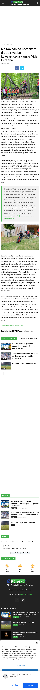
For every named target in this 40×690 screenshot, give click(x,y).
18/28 (32, 570)
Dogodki (4, 348)
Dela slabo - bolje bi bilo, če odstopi (15, 548)
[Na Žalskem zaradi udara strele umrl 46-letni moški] (6, 635)
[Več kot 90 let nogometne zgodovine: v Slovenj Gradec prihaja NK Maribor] (6, 346)
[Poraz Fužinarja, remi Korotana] (6, 365)
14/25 (7, 570)
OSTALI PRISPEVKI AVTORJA (27, 338)
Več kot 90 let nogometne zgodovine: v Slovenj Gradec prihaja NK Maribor (23, 346)
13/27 (20, 570)
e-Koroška (10, 44)
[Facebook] (17, 600)
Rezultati (25, 553)
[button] (37, 643)
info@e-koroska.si (26, 594)
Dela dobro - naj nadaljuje (12, 546)
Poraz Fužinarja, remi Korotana (24, 363)
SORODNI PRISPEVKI (8, 338)
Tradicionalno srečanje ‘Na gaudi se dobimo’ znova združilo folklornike (25, 356)
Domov (3, 44)
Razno (3, 368)
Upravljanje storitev (19, 665)
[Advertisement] (20, 21)
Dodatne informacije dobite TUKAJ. (13, 325)
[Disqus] (20, 406)
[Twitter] (23, 600)
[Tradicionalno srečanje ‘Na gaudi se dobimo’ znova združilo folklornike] (6, 356)
